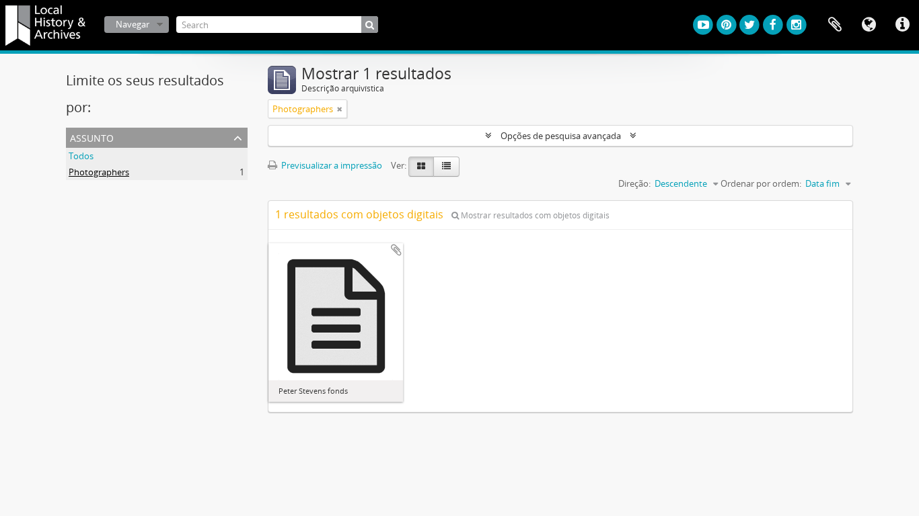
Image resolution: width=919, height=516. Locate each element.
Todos (81, 156)
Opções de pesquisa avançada (561, 136)
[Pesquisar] (369, 24)
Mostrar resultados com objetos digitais (534, 215)
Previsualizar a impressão (330, 165)
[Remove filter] (339, 109)
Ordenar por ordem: (761, 183)
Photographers (99, 172)
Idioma (868, 25)
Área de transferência (835, 25)
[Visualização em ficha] (421, 167)
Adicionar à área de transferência (396, 250)
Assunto (92, 137)
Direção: (634, 183)
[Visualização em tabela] (446, 167)
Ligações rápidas (902, 25)
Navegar (132, 24)
